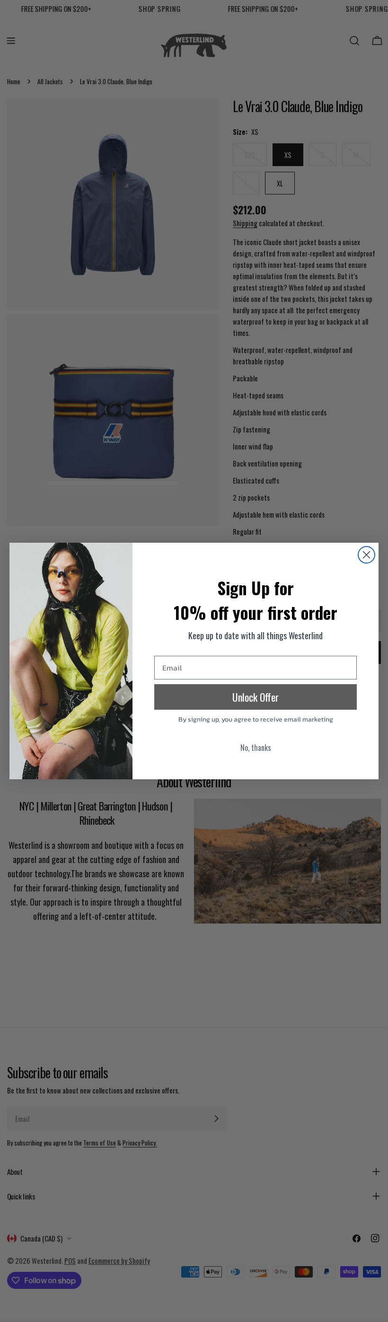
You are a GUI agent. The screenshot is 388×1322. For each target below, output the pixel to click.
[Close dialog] (366, 554)
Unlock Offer (255, 697)
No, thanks (255, 747)
